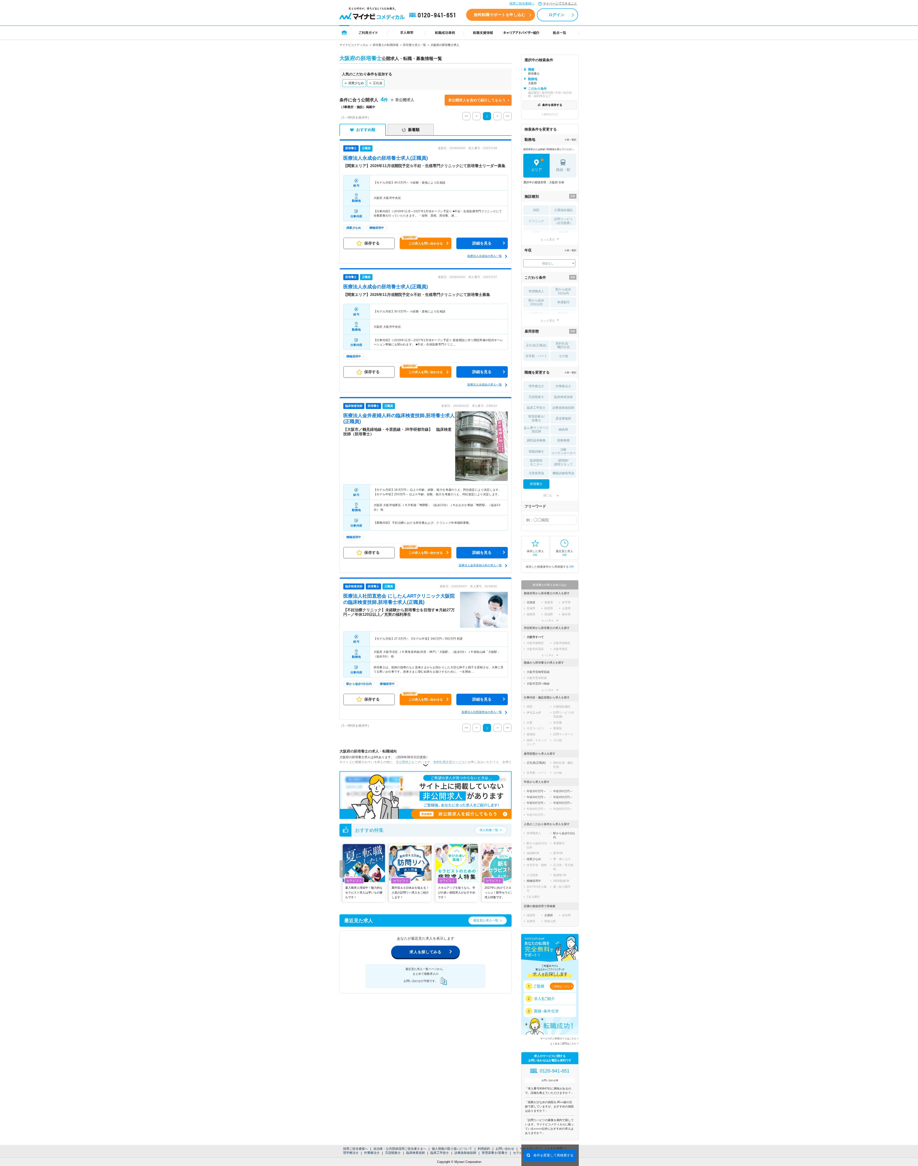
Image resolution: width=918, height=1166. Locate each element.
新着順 (414, 130)
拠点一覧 (560, 32)
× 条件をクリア (550, 114)
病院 (536, 210)
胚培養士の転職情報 (386, 45)
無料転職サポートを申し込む (499, 15)
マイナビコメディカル (353, 45)
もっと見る (548, 239)
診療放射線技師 (465, 1153)
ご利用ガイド (368, 32)
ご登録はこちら (560, 986)
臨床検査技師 (415, 1153)
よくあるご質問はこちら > (564, 1043)
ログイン (556, 15)
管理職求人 (536, 291)
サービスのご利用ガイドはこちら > (560, 1038)
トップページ (344, 32)
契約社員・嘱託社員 (563, 345)
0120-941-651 (433, 15)
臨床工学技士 (439, 1153)
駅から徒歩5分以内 (563, 291)
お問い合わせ (505, 1148)
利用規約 (484, 1148)
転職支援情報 (483, 32)
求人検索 (407, 32)
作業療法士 (372, 1153)
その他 (563, 356)
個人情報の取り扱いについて (452, 1148)
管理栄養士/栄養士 (495, 1153)
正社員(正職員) (536, 345)
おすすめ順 (365, 130)
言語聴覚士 (393, 1153)
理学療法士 (351, 1153)
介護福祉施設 (563, 210)
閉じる (547, 495)
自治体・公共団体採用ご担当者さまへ (399, 1148)
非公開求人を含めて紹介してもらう (477, 100)
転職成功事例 (445, 32)
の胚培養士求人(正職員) (385, 158)
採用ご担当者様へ (521, 3)
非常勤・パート (536, 356)
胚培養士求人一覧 (414, 45)
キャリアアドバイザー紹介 (521, 32)
